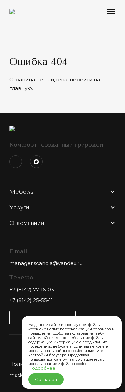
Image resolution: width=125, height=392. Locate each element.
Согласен (46, 379)
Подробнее (41, 368)
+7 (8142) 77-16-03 (31, 289)
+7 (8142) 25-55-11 (31, 300)
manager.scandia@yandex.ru (46, 263)
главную (20, 88)
